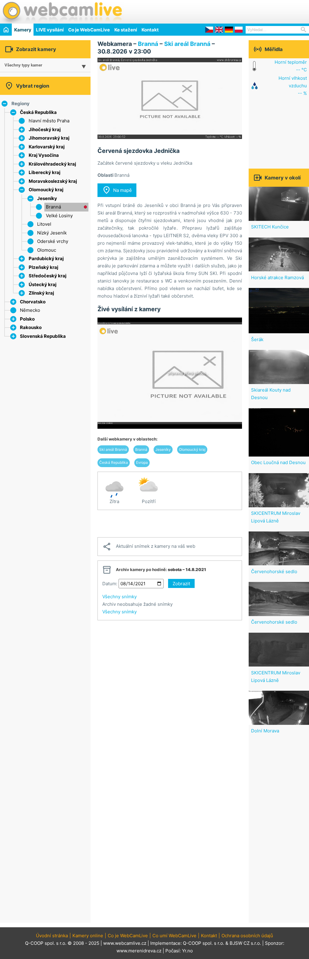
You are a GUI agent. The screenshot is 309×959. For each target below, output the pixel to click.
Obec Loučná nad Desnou (278, 462)
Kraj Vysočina (44, 155)
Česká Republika (38, 112)
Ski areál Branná (187, 43)
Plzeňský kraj (43, 267)
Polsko (27, 319)
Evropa (142, 462)
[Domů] (6, 29)
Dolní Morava (265, 731)
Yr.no (187, 951)
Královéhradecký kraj (52, 164)
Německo (30, 310)
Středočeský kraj (47, 276)
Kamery (22, 30)
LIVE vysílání (50, 30)
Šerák (257, 339)
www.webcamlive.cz (124, 943)
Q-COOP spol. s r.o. (203, 943)
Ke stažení (125, 30)
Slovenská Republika (43, 336)
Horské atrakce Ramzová (277, 277)
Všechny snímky (119, 596)
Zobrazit (181, 583)
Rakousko (31, 327)
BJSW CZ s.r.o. (245, 943)
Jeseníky (47, 198)
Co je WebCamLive (89, 30)
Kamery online (87, 935)
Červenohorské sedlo (274, 571)
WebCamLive (62, 12)
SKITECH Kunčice (270, 227)
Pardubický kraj (46, 258)
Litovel (44, 224)
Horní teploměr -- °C (291, 66)
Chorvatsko (33, 302)
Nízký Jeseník (52, 233)
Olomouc (46, 250)
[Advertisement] (238, 11)
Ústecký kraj (42, 284)
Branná (53, 207)
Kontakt (150, 30)
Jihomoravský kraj (49, 138)
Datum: (109, 583)
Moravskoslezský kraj (53, 181)
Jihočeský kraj (45, 129)
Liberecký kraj (44, 172)
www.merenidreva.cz (138, 951)
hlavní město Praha (49, 121)
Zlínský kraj (41, 293)
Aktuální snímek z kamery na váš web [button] (148, 546)
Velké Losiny (59, 215)
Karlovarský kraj (47, 147)
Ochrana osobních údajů (247, 935)
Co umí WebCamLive (174, 935)
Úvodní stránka (52, 935)
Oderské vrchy (52, 241)
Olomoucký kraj (46, 189)
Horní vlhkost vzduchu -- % (293, 85)
